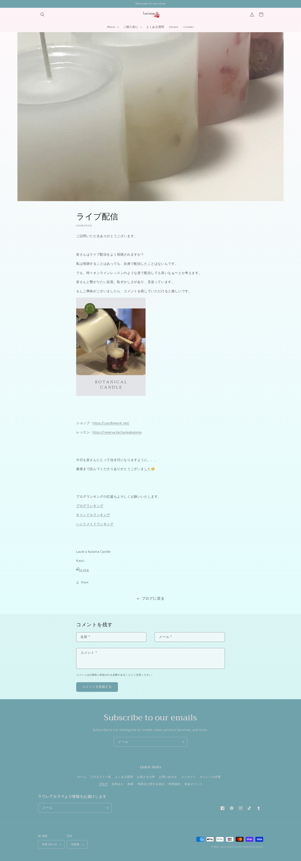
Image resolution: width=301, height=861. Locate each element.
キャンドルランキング (93, 515)
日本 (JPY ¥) (49, 844)
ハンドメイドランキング (95, 524)
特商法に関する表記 (151, 784)
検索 (131, 784)
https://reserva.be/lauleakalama (117, 432)
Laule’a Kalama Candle (231, 847)
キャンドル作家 (210, 777)
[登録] (182, 742)
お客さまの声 (146, 777)
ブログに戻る (153, 599)
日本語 (75, 844)
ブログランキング (89, 506)
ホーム (81, 777)
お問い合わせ (168, 777)
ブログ (103, 784)
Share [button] (85, 582)
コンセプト (188, 777)
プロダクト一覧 (100, 777)
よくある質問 (124, 777)
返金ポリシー (193, 784)
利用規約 (174, 784)
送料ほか (117, 784)
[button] (42, 14)
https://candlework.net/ (111, 423)
